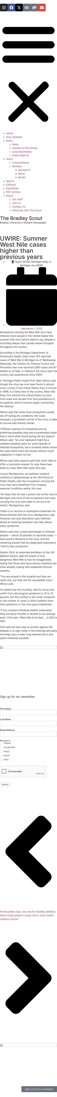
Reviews (17, 166)
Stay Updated (14, 136)
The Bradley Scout (21, 218)
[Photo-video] (34, 7)
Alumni (6, 755)
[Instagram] (4, 7)
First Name (5, 709)
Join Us (16, 203)
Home (9, 133)
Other (6, 759)
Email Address (7, 730)
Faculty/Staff (9, 747)
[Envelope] (42, 7)
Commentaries (20, 162)
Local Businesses (22, 151)
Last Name (5, 719)
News (9, 140)
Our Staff (17, 199)
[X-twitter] (19, 7)
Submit (5, 784)
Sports (10, 181)
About (9, 195)
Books (21, 177)
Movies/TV (24, 169)
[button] (28, 73)
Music (21, 173)
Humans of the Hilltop (24, 147)
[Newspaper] (26, 7)
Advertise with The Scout (26, 210)
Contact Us (18, 206)
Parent (6, 751)
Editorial (11, 184)
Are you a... (6, 740)
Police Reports (20, 155)
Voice (9, 158)
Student (6, 743)
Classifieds (12, 188)
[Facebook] (11, 7)
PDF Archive (13, 192)
